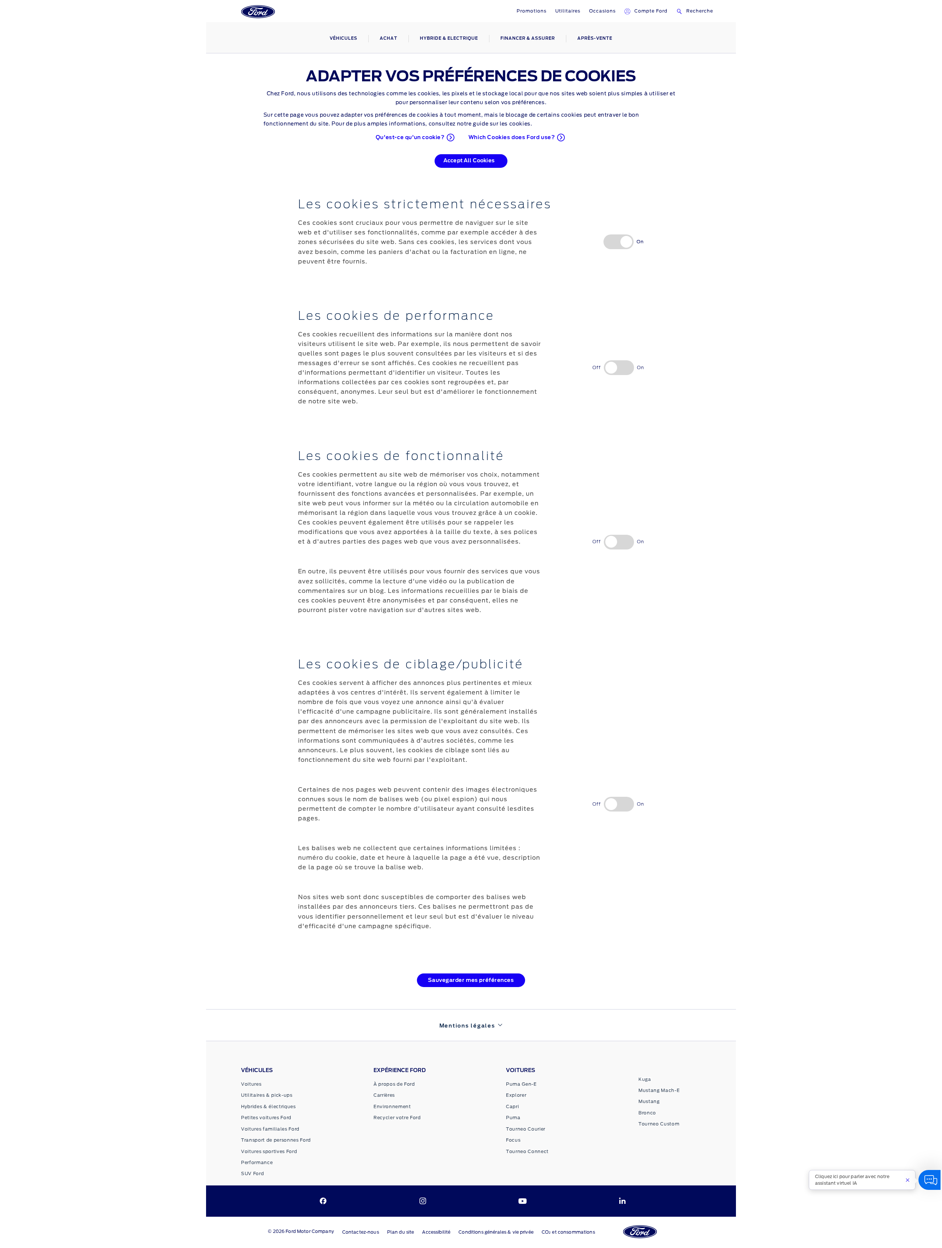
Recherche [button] (699, 11)
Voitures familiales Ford (270, 1129)
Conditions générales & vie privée (496, 1232)
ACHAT (388, 38)
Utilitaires (567, 11)
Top (747, 1229)
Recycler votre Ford (397, 1118)
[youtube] (522, 1200)
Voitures (251, 1084)
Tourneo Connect (527, 1151)
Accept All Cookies (469, 160)
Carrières (384, 1095)
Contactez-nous (360, 1232)
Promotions (531, 11)
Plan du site (400, 1232)
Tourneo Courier (525, 1129)
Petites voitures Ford (266, 1118)
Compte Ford (650, 11)
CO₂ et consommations (568, 1232)
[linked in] (622, 1200)
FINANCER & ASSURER (527, 38)
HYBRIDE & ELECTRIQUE (449, 38)
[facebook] (323, 1200)
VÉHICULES (343, 38)
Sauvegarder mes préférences (471, 980)
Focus (513, 1140)
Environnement (392, 1106)
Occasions (602, 11)
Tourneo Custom (658, 1124)
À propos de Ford (394, 1084)
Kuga (644, 1079)
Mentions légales (467, 1026)
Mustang (649, 1101)
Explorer (516, 1095)
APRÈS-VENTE (594, 38)
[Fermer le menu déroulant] (907, 1179)
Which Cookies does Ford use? (511, 137)
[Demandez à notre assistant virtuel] (929, 1180)
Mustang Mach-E (659, 1090)
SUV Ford (252, 1173)
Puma (513, 1118)
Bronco (647, 1113)
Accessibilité (436, 1232)
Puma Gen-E (521, 1084)
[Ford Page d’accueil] (258, 12)
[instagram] (422, 1200)
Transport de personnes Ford (276, 1140)
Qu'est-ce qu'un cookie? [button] (410, 137)
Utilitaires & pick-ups (267, 1095)
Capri (512, 1106)
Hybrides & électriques (268, 1106)
